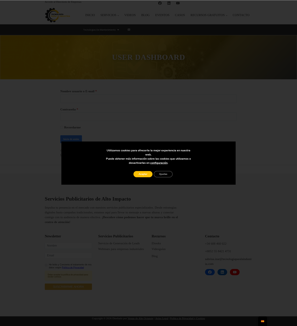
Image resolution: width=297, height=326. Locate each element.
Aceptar (143, 174)
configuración (159, 163)
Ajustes (163, 174)
